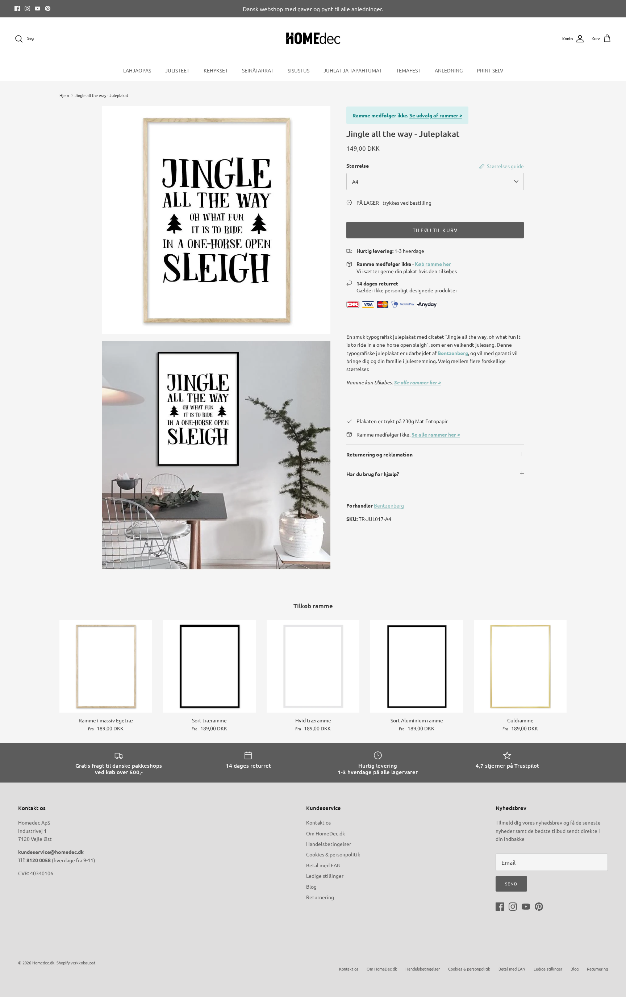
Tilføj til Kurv (435, 230)
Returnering (320, 897)
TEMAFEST (408, 70)
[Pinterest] (47, 8)
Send (511, 884)
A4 (355, 181)
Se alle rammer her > (417, 382)
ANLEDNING (449, 70)
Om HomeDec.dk (325, 833)
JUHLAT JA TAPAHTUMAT (353, 70)
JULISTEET (177, 70)
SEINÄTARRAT (258, 70)
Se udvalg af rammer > (435, 115)
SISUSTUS (298, 70)
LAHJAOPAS (137, 70)
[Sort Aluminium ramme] (416, 666)
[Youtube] (37, 8)
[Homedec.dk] (313, 39)
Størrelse (357, 165)
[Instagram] (27, 8)
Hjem (64, 95)
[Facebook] (17, 8)
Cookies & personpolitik (333, 854)
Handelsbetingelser (328, 843)
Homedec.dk (43, 962)
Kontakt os (318, 822)
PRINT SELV (490, 70)
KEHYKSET (216, 70)
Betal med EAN (323, 865)
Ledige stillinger (324, 875)
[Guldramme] (520, 666)
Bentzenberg (453, 353)
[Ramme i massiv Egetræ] (105, 666)
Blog (311, 886)
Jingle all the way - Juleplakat (101, 95)
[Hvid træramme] (313, 666)
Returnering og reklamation (379, 454)
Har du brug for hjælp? (372, 474)
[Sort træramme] (209, 666)
